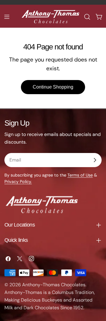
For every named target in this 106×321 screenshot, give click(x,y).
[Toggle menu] (7, 17)
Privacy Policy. (18, 181)
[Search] (87, 17)
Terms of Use (80, 175)
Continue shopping (53, 86)
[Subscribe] (95, 160)
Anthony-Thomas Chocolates (53, 285)
